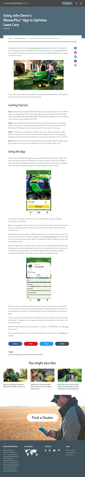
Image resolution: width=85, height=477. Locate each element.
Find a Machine (67, 3)
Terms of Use (69, 455)
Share (15, 344)
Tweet (46, 344)
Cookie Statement (71, 452)
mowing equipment (49, 237)
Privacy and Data (70, 450)
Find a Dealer (42, 417)
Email (62, 344)
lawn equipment (36, 48)
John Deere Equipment (15, 354)
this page (65, 327)
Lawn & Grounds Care (20, 38)
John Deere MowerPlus (29, 354)
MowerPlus (40, 354)
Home (9, 38)
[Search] (76, 3)
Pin (31, 344)
